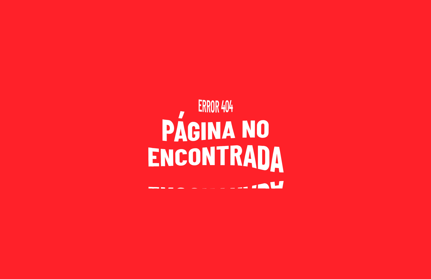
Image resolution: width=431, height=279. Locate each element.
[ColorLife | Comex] (333, 269)
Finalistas (363, 7)
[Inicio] (40, 244)
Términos (60, 269)
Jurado (388, 7)
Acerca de (15, 269)
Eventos (411, 7)
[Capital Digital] (386, 269)
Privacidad (38, 269)
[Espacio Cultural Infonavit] (413, 269)
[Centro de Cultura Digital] (361, 269)
